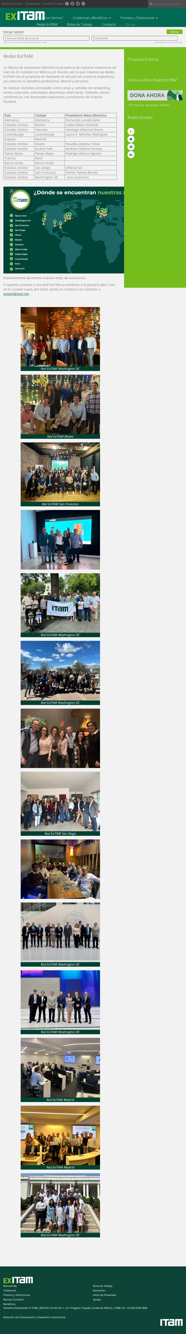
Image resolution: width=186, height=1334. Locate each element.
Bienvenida (10, 1286)
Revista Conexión (13, 1299)
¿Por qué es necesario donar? (148, 105)
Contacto (109, 24)
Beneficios (9, 1304)
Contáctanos (33, 3)
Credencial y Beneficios (90, 17)
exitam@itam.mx (16, 294)
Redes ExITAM (47, 24)
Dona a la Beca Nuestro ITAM (152, 80)
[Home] (27, 15)
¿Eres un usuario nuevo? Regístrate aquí (25, 42)
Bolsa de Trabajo (53, 3)
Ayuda (96, 1299)
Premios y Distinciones (138, 17)
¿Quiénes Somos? (12, 3)
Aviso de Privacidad (104, 1295)
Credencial (9, 1290)
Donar (130, 24)
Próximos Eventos (142, 59)
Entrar (174, 32)
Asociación (99, 1290)
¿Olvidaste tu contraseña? (168, 42)
